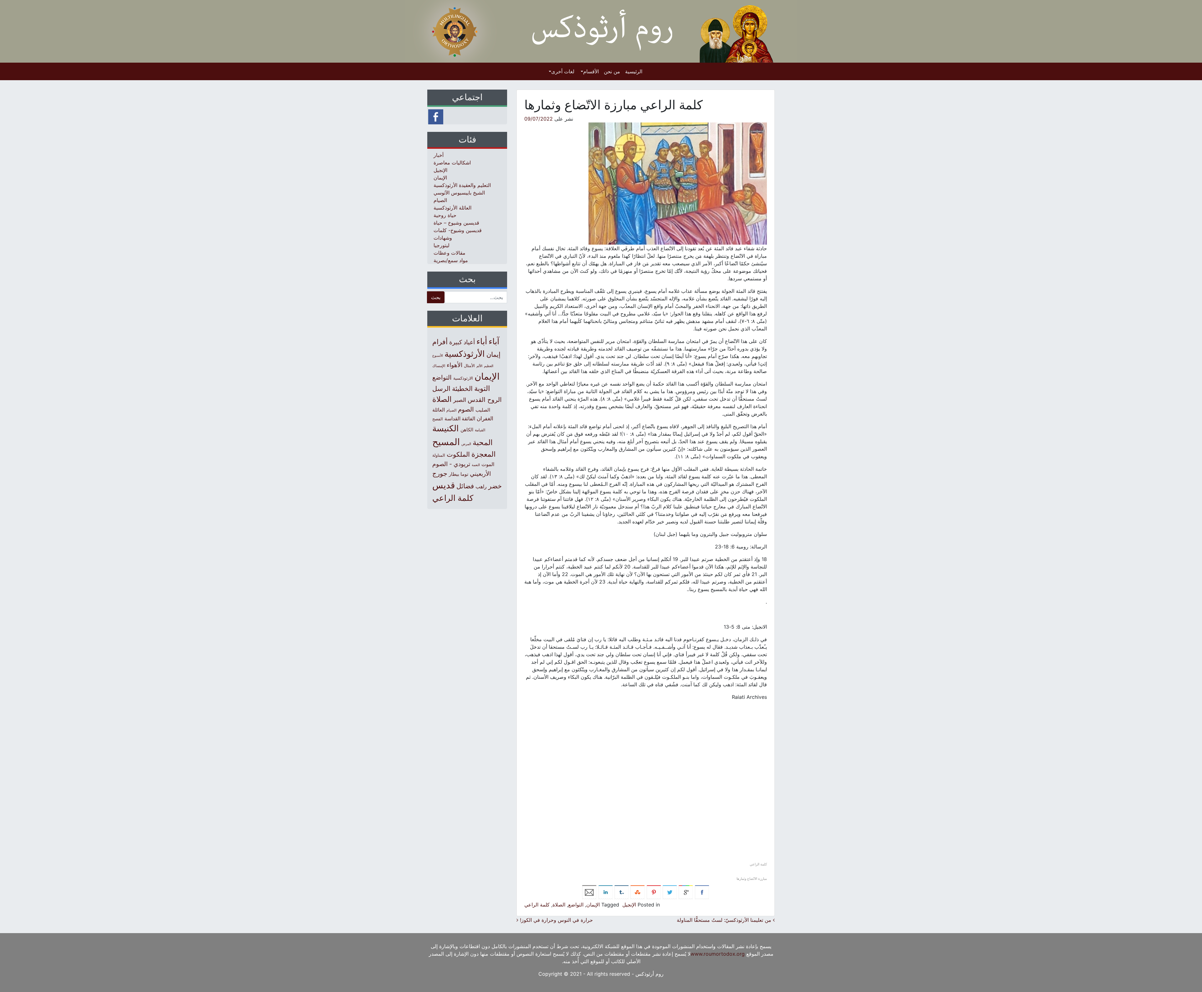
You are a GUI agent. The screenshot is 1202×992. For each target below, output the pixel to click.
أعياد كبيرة (462, 342)
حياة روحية (445, 215)
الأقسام (591, 71)
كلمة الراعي (537, 904)
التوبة (482, 388)
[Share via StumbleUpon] (637, 892)
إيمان (493, 354)
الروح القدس (485, 399)
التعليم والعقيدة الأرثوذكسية (462, 185)
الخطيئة (462, 388)
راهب (481, 486)
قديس (443, 485)
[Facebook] (435, 116)
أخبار (439, 155)
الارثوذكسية (463, 378)
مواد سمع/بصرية (451, 260)
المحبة (483, 442)
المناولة (438, 455)
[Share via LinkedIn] (605, 892)
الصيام (440, 200)
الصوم (466, 409)
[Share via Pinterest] (654, 892)
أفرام (440, 342)
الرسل (441, 388)
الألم (479, 366)
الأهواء (454, 365)
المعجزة (483, 454)
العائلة (438, 410)
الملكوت (458, 454)
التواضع (575, 904)
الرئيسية (633, 71)
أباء (481, 341)
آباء (494, 341)
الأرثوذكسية (464, 354)
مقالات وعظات (449, 253)
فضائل (465, 486)
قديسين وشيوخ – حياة (456, 223)
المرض (466, 444)
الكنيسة (445, 428)
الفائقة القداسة (459, 419)
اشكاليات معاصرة (452, 162)
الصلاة (558, 904)
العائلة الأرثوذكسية (452, 208)
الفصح (437, 419)
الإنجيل (629, 904)
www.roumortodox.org (718, 954)
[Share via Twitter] (670, 892)
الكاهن (466, 430)
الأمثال (469, 365)
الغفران (485, 418)
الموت (487, 464)
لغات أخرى (562, 71)
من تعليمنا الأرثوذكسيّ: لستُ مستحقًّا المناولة (725, 920)
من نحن (612, 71)
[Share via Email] (589, 892)
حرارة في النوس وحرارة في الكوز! (555, 920)
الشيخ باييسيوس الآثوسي (459, 193)
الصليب (482, 410)
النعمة (476, 465)
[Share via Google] (686, 892)
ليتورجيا (441, 245)
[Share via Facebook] (702, 892)
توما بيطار (458, 474)
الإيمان (593, 904)
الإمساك (438, 366)
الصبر (459, 400)
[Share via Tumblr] (621, 892)
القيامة (480, 430)
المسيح (446, 441)
